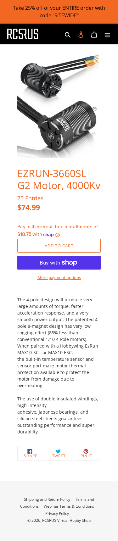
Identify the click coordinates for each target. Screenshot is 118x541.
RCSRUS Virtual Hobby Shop (66, 520)
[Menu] (107, 34)
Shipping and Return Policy (47, 499)
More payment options (59, 277)
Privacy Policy (57, 513)
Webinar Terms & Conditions (69, 506)
